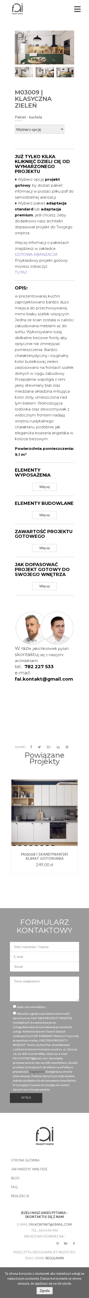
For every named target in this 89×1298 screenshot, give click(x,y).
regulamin (54, 1258)
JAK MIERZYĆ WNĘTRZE (29, 1169)
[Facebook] (31, 747)
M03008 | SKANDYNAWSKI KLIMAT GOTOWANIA (44, 856)
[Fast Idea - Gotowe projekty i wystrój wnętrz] (17, 8)
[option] (24, 72)
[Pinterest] (67, 747)
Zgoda (44, 1291)
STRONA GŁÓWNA (25, 1160)
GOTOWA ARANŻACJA (36, 254)
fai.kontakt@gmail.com (50, 1224)
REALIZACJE (20, 1196)
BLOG (15, 1178)
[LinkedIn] (58, 747)
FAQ (14, 1187)
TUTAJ (21, 272)
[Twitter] (39, 747)
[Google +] (49, 747)
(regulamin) (37, 1071)
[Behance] (65, 1243)
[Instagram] (57, 1243)
